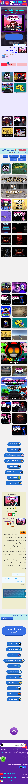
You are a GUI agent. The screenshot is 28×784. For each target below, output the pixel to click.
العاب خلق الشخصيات (13, 660)
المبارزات (22, 159)
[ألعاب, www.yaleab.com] (17, 3)
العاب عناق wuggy (13, 472)
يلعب (14, 37)
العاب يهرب (13, 688)
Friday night (14, 156)
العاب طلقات (13, 671)
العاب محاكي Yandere (13, 455)
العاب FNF (13, 444)
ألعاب (4, 65)
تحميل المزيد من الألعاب (14, 630)
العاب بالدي (13, 477)
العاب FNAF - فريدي (13, 461)
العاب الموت (13, 694)
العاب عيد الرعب (13, 483)
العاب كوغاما (13, 699)
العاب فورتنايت (13, 649)
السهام (14, 159)
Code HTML (24, 532)
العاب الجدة (13, 466)
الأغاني (22, 156)
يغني (5, 156)
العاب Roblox (13, 644)
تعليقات (12, 65)
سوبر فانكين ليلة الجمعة (9, 781)
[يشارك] (3, 56)
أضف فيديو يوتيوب (7, 618)
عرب (24, 767)
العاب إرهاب (13, 449)
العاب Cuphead (13, 682)
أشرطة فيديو (22, 65)
